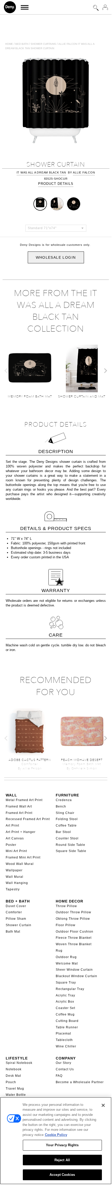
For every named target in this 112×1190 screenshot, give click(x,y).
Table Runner (67, 1027)
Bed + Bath (18, 901)
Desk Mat (13, 1076)
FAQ (59, 1076)
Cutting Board (67, 1021)
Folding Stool (67, 819)
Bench (61, 806)
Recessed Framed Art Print (28, 819)
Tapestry (13, 889)
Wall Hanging (17, 883)
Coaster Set (65, 1008)
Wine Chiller (66, 1046)
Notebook (14, 1069)
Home (9, 43)
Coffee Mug (65, 1014)
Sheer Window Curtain (74, 969)
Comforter (14, 912)
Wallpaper (14, 870)
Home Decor (69, 901)
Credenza (64, 800)
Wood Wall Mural (20, 864)
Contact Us (65, 1069)
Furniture (67, 795)
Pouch (11, 1082)
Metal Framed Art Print (24, 800)
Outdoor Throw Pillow (73, 912)
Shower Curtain (18, 925)
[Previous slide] (6, 370)
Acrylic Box (65, 1001)
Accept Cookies (62, 1175)
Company (66, 1058)
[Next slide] (105, 370)
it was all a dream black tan (41, 172)
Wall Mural (14, 877)
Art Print (12, 825)
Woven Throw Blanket (74, 944)
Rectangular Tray (70, 989)
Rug (59, 950)
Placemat (63, 1033)
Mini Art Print (16, 851)
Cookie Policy (56, 1135)
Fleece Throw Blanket (74, 938)
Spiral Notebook (19, 1063)
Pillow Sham (16, 918)
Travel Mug (15, 1088)
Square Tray (66, 982)
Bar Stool (63, 832)
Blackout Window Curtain (76, 976)
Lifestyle (17, 1058)
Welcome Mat (67, 963)
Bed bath (21, 43)
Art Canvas (15, 838)
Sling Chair (65, 813)
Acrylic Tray (65, 995)
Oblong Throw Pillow (73, 918)
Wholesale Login (56, 257)
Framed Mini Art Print (23, 857)
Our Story (63, 1063)
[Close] (103, 1105)
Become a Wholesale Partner (80, 1082)
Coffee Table (66, 825)
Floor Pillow (65, 925)
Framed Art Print (19, 813)
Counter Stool (67, 838)
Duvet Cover (16, 906)
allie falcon (84, 172)
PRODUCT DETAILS (55, 184)
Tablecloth (64, 1040)
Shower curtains (43, 43)
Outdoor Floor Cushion (74, 931)
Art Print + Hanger (21, 832)
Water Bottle (16, 1095)
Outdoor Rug (66, 957)
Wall (11, 795)
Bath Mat (13, 931)
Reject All (62, 1160)
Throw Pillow (66, 906)
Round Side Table (70, 845)
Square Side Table (71, 851)
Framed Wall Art (19, 806)
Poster (11, 845)
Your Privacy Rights (62, 1145)
